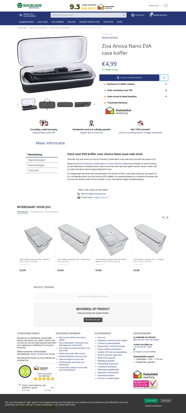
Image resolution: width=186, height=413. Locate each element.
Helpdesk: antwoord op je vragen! (112, 340)
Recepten (108, 22)
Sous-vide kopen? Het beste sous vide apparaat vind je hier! (73, 344)
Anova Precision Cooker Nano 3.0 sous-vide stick (100, 163)
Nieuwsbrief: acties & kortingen (111, 346)
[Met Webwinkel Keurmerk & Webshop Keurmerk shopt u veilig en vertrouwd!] (146, 379)
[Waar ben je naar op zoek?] (124, 15)
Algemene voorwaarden (108, 372)
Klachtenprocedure (106, 375)
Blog (119, 22)
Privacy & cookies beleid (108, 378)
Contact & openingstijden (109, 343)
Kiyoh (33, 354)
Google (52, 354)
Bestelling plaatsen (106, 361)
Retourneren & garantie (108, 364)
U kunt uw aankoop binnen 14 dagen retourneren (140, 132)
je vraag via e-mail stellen (144, 352)
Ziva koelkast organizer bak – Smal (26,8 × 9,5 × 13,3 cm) (74, 260)
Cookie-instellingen (153, 406)
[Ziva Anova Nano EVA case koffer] (56, 64)
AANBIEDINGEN (26, 22)
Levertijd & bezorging (107, 366)
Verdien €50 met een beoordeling (112, 352)
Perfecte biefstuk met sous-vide (73, 356)
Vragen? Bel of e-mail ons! (91, 132)
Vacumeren (57, 22)
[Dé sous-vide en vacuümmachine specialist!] (29, 5)
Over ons (102, 337)
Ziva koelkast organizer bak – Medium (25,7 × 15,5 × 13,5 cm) (34, 260)
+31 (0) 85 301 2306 (142, 347)
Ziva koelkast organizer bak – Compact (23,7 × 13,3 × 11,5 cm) (148, 260)
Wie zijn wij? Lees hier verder (146, 339)
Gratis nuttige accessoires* (110, 349)
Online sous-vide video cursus (72, 353)
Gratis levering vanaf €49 (44, 132)
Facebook (41, 354)
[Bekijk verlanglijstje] (166, 7)
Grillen (71, 22)
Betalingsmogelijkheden (108, 369)
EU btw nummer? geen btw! (110, 355)
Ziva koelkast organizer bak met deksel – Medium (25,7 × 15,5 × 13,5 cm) (111, 260)
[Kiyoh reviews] (36, 386)
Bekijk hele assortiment (29, 15)
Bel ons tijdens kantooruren (93, 194)
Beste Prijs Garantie (106, 358)
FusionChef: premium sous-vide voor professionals (73, 368)
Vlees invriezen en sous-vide (71, 359)
